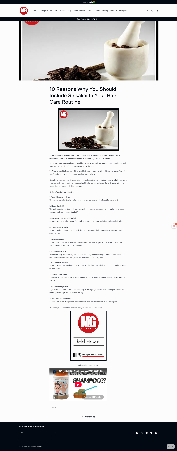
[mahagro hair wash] (88, 151)
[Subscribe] (54, 432)
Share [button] (54, 407)
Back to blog (90, 417)
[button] (147, 10)
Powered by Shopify (35, 446)
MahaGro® (27, 446)
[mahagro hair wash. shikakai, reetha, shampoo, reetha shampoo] (88, 360)
